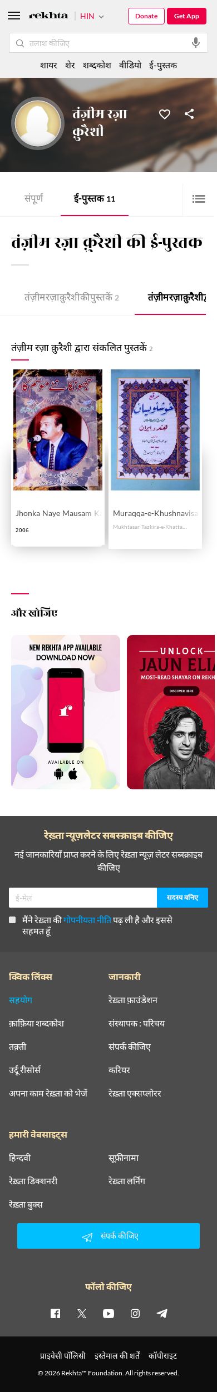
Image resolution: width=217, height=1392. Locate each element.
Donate (146, 16)
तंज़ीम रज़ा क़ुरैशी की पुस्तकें (71, 299)
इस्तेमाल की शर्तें (117, 1355)
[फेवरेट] (165, 113)
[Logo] (48, 17)
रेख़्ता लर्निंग (126, 1180)
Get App (186, 16)
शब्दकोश (97, 64)
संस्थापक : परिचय (136, 1023)
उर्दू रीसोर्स (25, 1069)
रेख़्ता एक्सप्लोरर (134, 1093)
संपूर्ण (33, 200)
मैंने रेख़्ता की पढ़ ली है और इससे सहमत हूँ (97, 925)
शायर (48, 64)
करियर (119, 1069)
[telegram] (162, 1313)
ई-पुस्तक (94, 200)
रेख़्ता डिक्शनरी (33, 1180)
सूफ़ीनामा (123, 1157)
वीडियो (130, 64)
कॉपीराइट (163, 1355)
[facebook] (55, 1313)
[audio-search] (196, 42)
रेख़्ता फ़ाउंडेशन (132, 999)
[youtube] (108, 1313)
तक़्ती (17, 1046)
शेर (70, 64)
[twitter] (82, 1313)
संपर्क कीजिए (129, 1046)
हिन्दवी (20, 1157)
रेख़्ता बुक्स (26, 1204)
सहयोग (20, 999)
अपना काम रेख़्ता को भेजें (48, 1093)
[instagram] (135, 1313)
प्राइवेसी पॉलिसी (63, 1355)
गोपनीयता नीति (87, 919)
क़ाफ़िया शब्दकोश (36, 1023)
